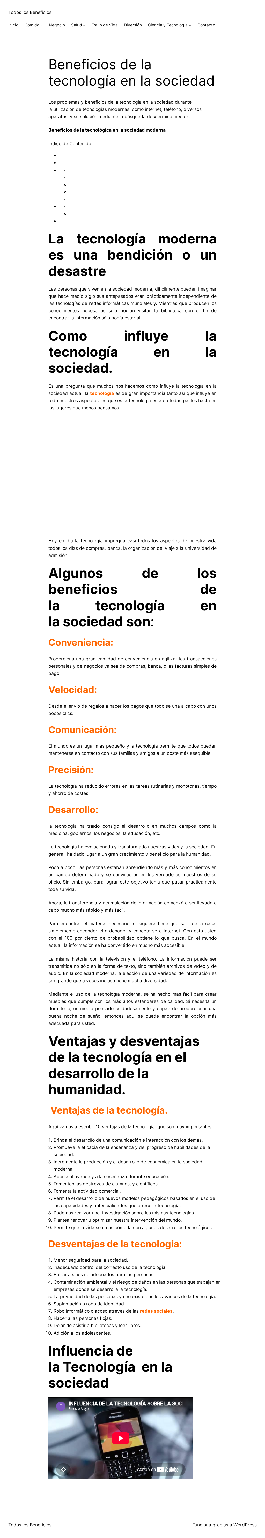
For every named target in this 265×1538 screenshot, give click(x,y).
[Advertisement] (132, 472)
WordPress (245, 1524)
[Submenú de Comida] (41, 25)
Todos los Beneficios (29, 12)
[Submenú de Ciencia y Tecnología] (190, 25)
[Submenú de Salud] (84, 25)
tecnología (102, 393)
